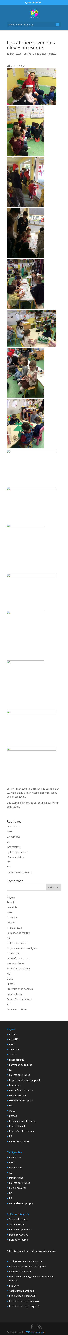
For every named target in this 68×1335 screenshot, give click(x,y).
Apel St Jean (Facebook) (21, 1290)
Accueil (10, 902)
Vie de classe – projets (19, 872)
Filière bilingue (14, 927)
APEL (9, 831)
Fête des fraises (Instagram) (24, 1306)
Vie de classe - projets (44, 53)
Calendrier (12, 917)
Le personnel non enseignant (22, 948)
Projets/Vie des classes (19, 999)
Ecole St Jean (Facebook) (22, 1295)
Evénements (13, 836)
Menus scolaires (15, 857)
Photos (11, 983)
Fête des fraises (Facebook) (24, 1301)
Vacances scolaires (17, 1009)
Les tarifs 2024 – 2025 (19, 958)
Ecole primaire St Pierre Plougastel (27, 1266)
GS (25, 53)
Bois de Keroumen (19, 1239)
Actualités (12, 907)
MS (29, 53)
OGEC (10, 978)
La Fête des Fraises (17, 852)
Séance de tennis (18, 1219)
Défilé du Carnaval (19, 1234)
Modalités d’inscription (19, 968)
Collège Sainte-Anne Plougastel (25, 1261)
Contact (11, 922)
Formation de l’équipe (18, 932)
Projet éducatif (15, 994)
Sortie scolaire (16, 1224)
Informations (14, 846)
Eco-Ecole (14, 1285)
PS (8, 867)
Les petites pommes (20, 1229)
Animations (13, 826)
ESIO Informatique (35, 1332)
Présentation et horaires (20, 988)
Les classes (13, 953)
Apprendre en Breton (20, 1271)
